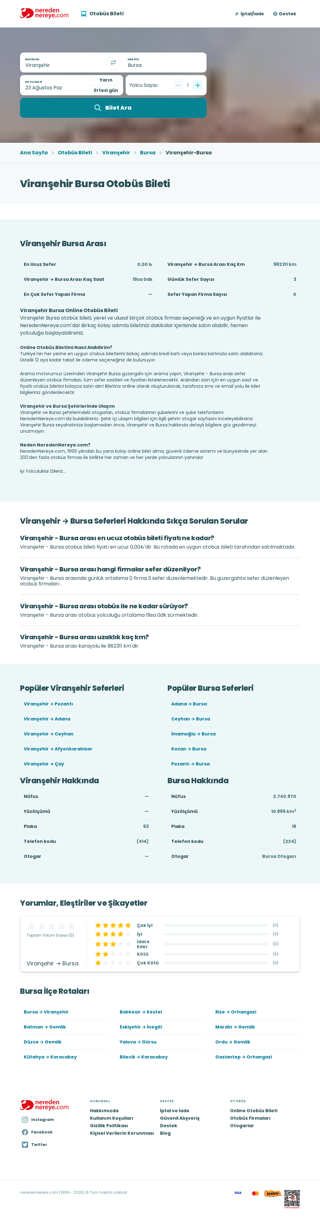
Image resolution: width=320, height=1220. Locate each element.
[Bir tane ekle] (198, 85)
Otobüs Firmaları (250, 1118)
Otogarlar (242, 1126)
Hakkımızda (104, 1111)
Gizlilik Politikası (109, 1126)
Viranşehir (116, 153)
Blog (165, 1133)
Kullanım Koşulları (111, 1118)
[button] (250, 14)
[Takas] (113, 62)
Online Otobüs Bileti (254, 1111)
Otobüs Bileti (75, 153)
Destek (287, 13)
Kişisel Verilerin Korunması (122, 1133)
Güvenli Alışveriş (180, 1118)
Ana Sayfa (34, 153)
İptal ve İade (174, 1111)
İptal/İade (252, 13)
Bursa (148, 153)
